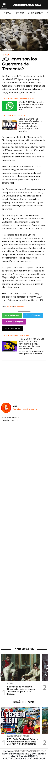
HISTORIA (19, 13)
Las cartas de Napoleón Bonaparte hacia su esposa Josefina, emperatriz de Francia (21, 690)
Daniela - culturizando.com (25, 409)
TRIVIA (7, 13)
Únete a (12, 315)
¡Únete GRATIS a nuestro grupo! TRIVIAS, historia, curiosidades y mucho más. (31, 106)
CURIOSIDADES (35, 13)
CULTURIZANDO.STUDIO (30, 751)
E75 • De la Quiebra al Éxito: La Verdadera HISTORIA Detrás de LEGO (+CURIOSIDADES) (22, 741)
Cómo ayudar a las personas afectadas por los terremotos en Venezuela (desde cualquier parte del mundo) (30, 125)
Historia (5, 55)
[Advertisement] (24, 535)
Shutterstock (19, 307)
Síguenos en (14, 322)
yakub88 (9, 307)
